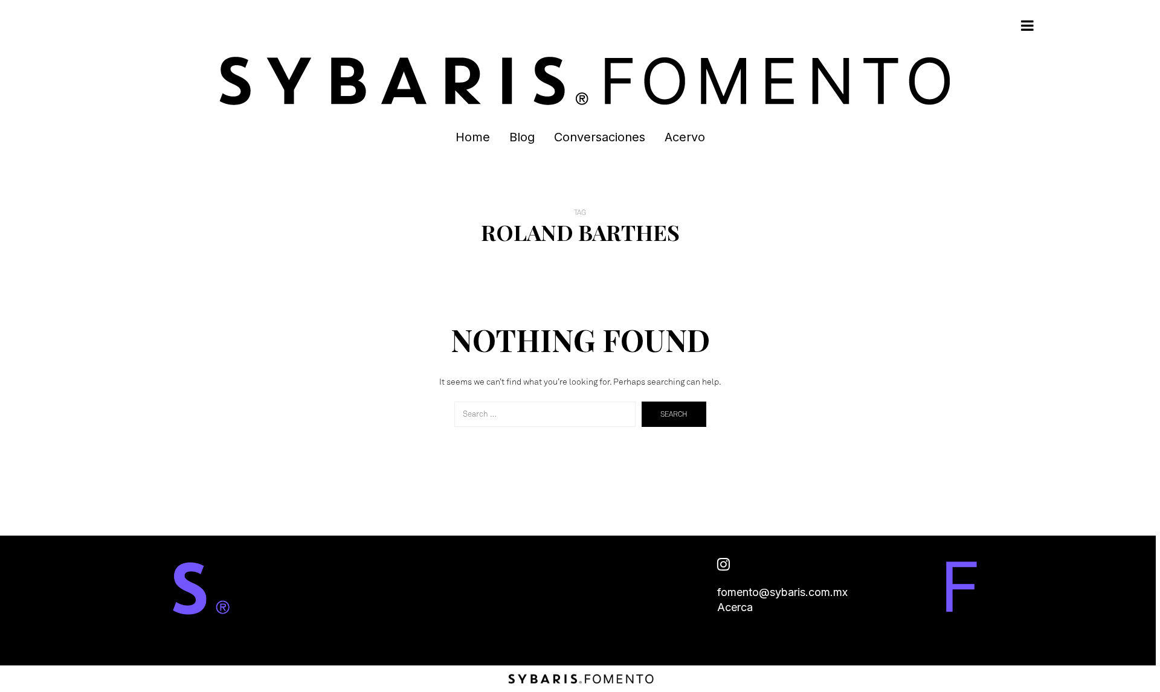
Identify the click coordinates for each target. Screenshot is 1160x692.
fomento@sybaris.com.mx (782, 592)
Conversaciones (599, 137)
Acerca (735, 607)
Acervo (685, 137)
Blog (522, 137)
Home (473, 137)
